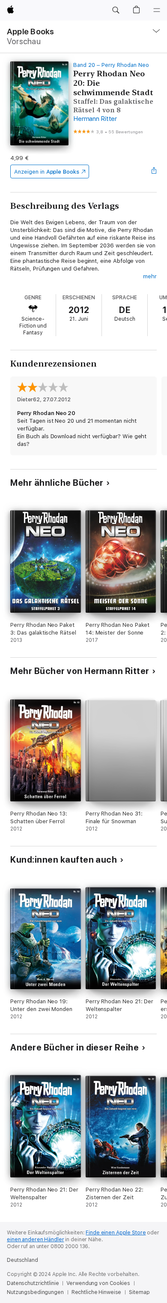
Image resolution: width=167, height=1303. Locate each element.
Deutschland (22, 1260)
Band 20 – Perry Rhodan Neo (111, 65)
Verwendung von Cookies (98, 1283)
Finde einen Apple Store (116, 1233)
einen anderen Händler (35, 1240)
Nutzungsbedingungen (35, 1292)
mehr (150, 276)
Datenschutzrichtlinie (33, 1283)
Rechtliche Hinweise (97, 1292)
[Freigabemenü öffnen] (154, 171)
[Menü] (156, 10)
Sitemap (139, 1292)
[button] (115, 10)
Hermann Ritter (95, 119)
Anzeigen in (46, 172)
